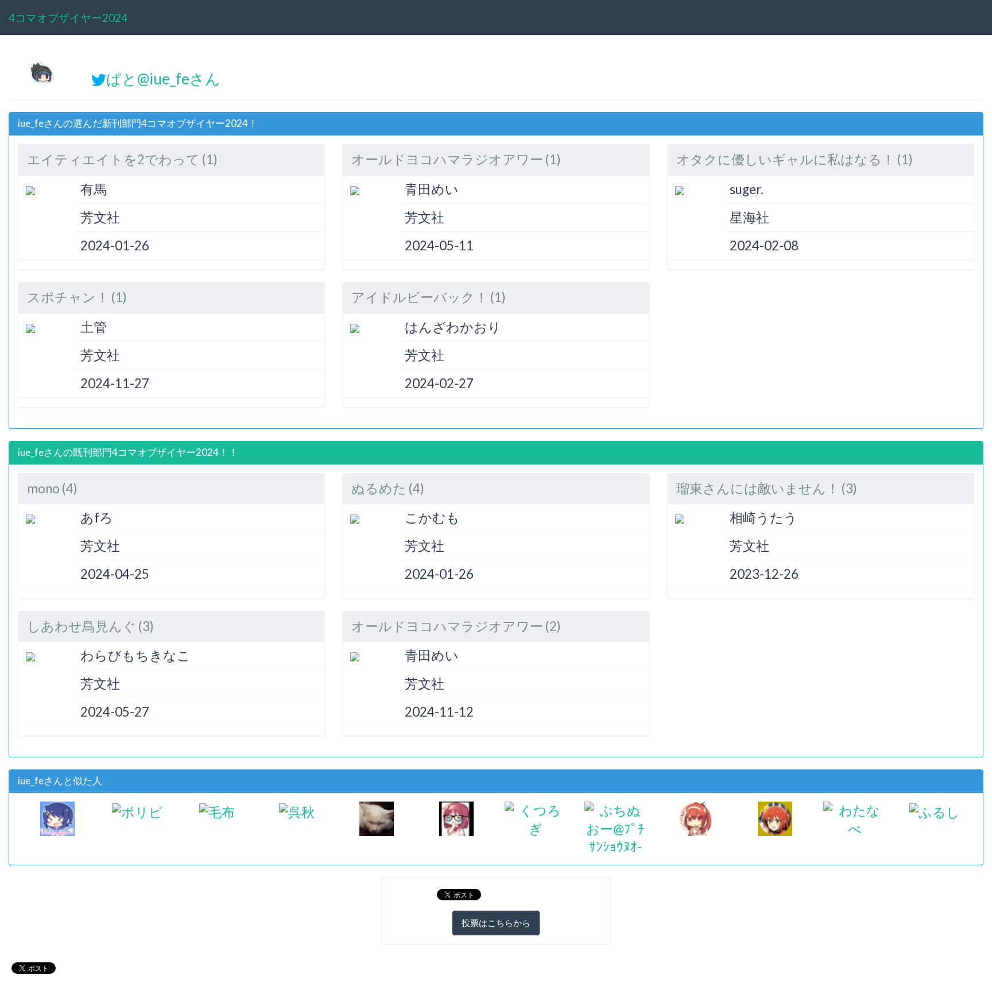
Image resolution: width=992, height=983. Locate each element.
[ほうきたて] (57, 817)
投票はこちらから (496, 923)
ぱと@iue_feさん (163, 78)
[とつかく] (775, 817)
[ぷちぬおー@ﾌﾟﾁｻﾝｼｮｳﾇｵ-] (615, 827)
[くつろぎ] (536, 818)
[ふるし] (934, 810)
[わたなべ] (854, 818)
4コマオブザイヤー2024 (68, 17)
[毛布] (217, 810)
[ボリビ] (137, 810)
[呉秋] (297, 810)
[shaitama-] (376, 817)
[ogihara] (695, 817)
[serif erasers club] (456, 817)
